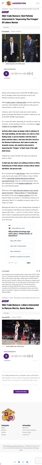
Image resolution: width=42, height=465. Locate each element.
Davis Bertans (32, 193)
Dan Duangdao (5, 31)
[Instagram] (39, 271)
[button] (3, 3)
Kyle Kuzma (21, 173)
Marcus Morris (20, 193)
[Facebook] (37, 271)
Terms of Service (28, 448)
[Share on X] (19, 462)
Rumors (5, 12)
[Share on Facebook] (15, 462)
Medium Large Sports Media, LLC (15, 446)
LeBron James (11, 102)
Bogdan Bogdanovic (25, 183)
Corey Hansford (6, 317)
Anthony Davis (21, 102)
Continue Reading (21, 391)
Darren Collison (24, 195)
